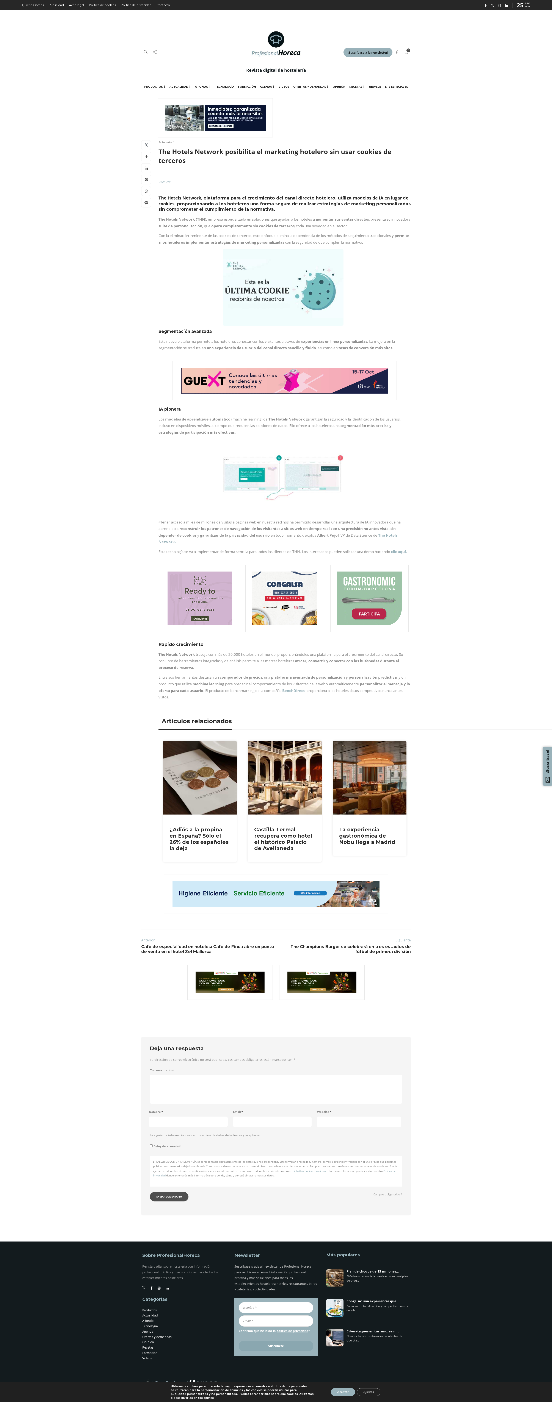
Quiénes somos (33, 5)
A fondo (201, 86)
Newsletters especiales (388, 86)
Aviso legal (76, 5)
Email (238, 1112)
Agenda (266, 86)
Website (324, 1112)
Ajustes (368, 1392)
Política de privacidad (136, 5)
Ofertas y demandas (309, 86)
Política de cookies (102, 5)
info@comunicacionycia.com (311, 1171)
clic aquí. (399, 551)
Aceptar (343, 1392)
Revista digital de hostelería (276, 70)
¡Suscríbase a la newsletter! (368, 52)
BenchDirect (293, 690)
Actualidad (178, 86)
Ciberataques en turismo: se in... (373, 1331)
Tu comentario (162, 1070)
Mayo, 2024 (164, 181)
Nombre (156, 1112)
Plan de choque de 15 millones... (373, 1271)
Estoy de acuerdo (167, 1146)
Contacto (163, 5)
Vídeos (284, 86)
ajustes (209, 1398)
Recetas (355, 86)
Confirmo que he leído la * (274, 1331)
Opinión (339, 86)
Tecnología (224, 86)
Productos (153, 86)
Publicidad (56, 5)
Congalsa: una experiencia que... (373, 1301)
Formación (247, 86)
